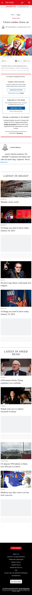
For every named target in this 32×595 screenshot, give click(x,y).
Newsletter (28, 61)
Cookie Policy (16, 565)
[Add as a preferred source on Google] (16, 581)
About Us (16, 554)
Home (12, 14)
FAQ (16, 570)
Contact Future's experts (16, 557)
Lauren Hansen (12, 27)
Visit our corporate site (24, 589)
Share (5, 61)
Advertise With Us (16, 567)
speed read (16, 18)
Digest (18, 14)
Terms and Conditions (16, 559)
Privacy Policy (16, 562)
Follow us (19, 61)
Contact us (20, 133)
